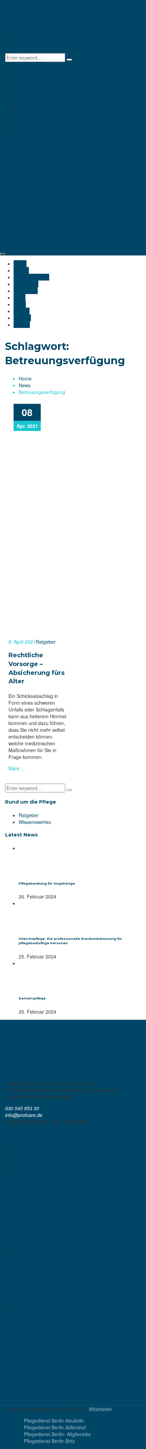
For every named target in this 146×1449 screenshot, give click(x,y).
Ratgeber (46, 641)
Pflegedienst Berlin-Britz (49, 1440)
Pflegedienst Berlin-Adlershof (55, 1427)
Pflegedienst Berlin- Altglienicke (57, 1434)
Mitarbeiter (100, 1409)
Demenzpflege (32, 998)
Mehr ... (16, 768)
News (25, 104)
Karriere (27, 124)
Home (25, 70)
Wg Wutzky (31, 97)
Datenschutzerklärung (42, 1148)
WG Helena (31, 90)
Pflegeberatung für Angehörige (47, 883)
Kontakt (27, 131)
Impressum (31, 1155)
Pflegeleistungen (36, 83)
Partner (27, 117)
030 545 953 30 (36, 45)
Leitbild (26, 77)
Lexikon (27, 1168)
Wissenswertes (35, 822)
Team (25, 110)
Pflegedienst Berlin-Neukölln (54, 1420)
